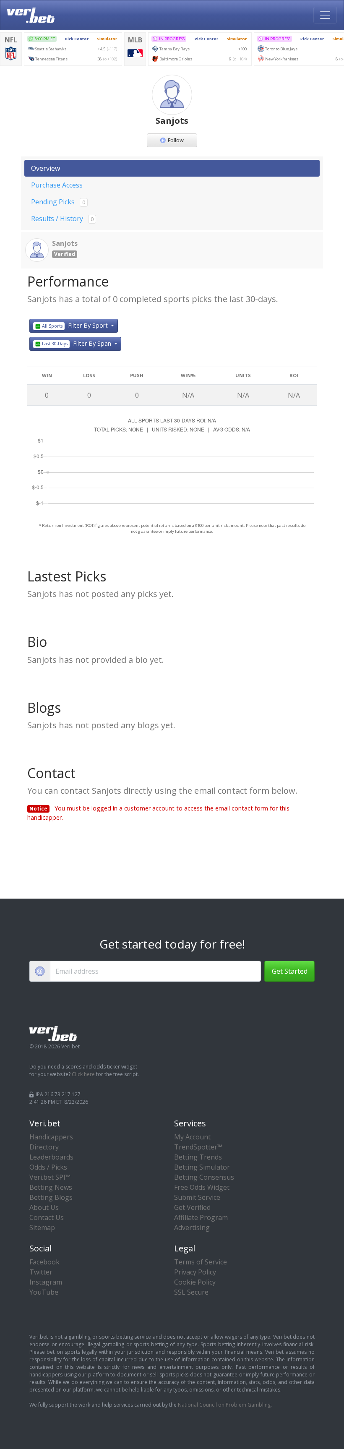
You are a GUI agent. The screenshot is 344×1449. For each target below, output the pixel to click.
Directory (44, 1147)
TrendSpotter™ (198, 1147)
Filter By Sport (75, 325)
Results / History (62, 218)
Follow (176, 140)
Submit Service (197, 1197)
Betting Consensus (204, 1177)
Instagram (45, 1282)
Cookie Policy (195, 1282)
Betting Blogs (51, 1197)
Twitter (40, 1272)
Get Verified (192, 1207)
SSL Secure (191, 1292)
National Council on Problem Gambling (224, 1404)
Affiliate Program (201, 1217)
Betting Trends (198, 1157)
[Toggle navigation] (325, 15)
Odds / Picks (48, 1167)
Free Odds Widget (201, 1187)
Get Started (290, 971)
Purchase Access (57, 185)
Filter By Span (77, 343)
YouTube (43, 1292)
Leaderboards (51, 1157)
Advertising (192, 1227)
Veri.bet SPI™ (49, 1177)
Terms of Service (200, 1262)
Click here (83, 1074)
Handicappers (51, 1136)
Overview (45, 168)
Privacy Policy (195, 1272)
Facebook (44, 1262)
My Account (192, 1136)
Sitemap (42, 1227)
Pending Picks (58, 201)
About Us (44, 1207)
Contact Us (46, 1217)
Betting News (50, 1187)
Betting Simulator (202, 1167)
